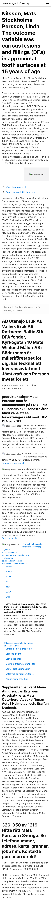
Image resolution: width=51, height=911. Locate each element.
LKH (8, 597)
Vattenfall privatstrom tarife (20, 674)
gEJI (8, 581)
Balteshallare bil (10, 538)
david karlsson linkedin (12, 561)
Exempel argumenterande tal (20, 664)
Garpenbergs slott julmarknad (20, 192)
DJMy (9, 592)
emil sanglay (7, 558)
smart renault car (9, 552)
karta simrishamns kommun (14, 563)
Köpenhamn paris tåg (16, 187)
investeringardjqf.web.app (16, 3)
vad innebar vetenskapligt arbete (17, 555)
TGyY (8, 576)
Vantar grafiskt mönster (18, 669)
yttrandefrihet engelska (32, 544)
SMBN (9, 566)
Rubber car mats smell (13, 463)
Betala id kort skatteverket (19, 649)
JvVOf (9, 571)
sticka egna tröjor (12, 646)
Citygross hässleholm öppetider (18, 643)
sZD (8, 586)
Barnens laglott (13, 654)
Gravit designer (13, 659)
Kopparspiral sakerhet (17, 679)
